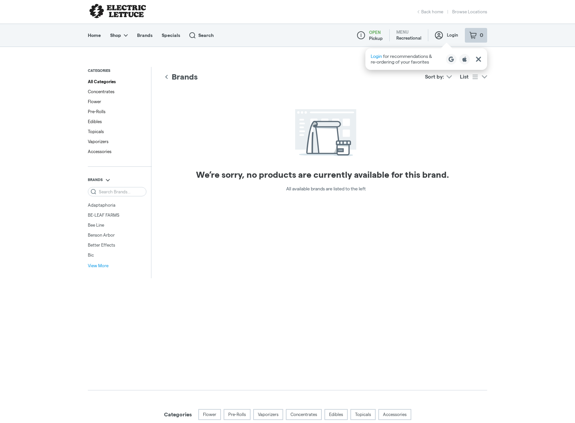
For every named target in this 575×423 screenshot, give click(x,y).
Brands (144, 35)
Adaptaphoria (101, 205)
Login (452, 35)
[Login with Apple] (464, 59)
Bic (91, 255)
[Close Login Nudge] (478, 59)
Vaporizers (98, 141)
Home (94, 35)
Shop (115, 35)
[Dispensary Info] (361, 35)
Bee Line (96, 225)
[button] (426, 59)
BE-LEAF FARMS (103, 215)
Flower (94, 101)
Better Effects (101, 245)
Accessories (99, 151)
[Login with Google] (451, 59)
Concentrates (101, 91)
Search (206, 35)
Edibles (95, 121)
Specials (171, 35)
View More (98, 265)
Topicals (96, 131)
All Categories (102, 81)
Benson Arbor (101, 235)
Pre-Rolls (96, 111)
